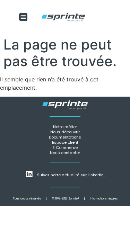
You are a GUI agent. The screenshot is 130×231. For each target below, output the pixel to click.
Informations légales (104, 199)
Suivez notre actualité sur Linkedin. (70, 175)
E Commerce (65, 147)
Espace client (65, 142)
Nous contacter (65, 153)
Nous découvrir (65, 132)
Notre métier (65, 127)
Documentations (65, 137)
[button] (23, 17)
